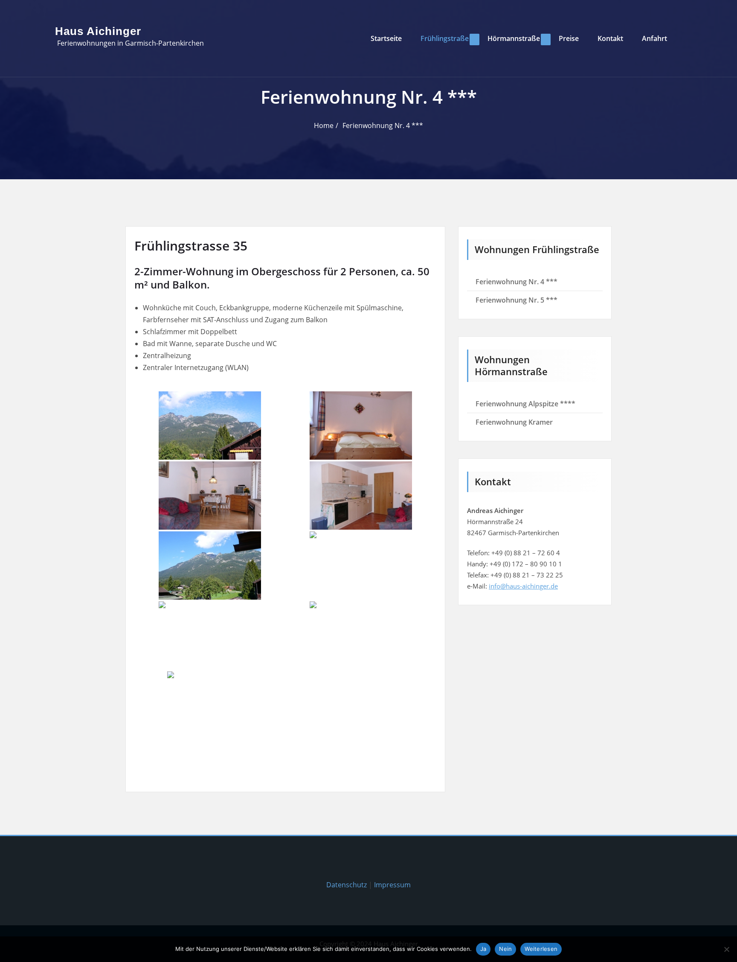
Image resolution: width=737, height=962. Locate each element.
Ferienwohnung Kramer (514, 422)
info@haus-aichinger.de (523, 586)
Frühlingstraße (445, 38)
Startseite (386, 38)
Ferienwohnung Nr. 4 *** (382, 125)
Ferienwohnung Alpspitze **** (525, 403)
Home (324, 125)
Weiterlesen (541, 948)
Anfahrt (654, 38)
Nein (505, 948)
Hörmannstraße (513, 38)
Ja (483, 948)
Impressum (392, 884)
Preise (569, 38)
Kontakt (610, 38)
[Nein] (726, 949)
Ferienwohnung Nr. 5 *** (516, 300)
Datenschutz (346, 884)
